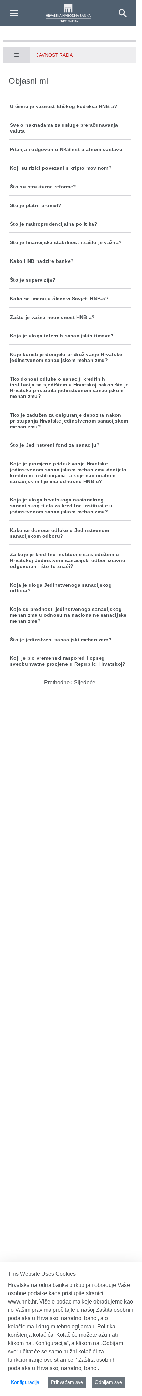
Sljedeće (83, 682)
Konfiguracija (25, 1382)
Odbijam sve (108, 1382)
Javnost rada (54, 55)
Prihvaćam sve (67, 1382)
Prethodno (57, 682)
